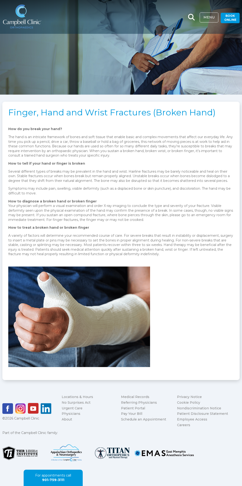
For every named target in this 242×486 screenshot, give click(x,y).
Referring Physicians (139, 402)
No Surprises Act (76, 402)
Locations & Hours (77, 397)
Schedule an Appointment (143, 419)
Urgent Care (72, 408)
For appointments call (53, 477)
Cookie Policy (188, 402)
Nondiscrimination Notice (199, 408)
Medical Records (135, 397)
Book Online (230, 18)
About (67, 419)
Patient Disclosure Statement (202, 414)
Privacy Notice (189, 397)
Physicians (71, 414)
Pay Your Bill (131, 414)
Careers (183, 425)
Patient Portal (133, 408)
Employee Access (192, 419)
